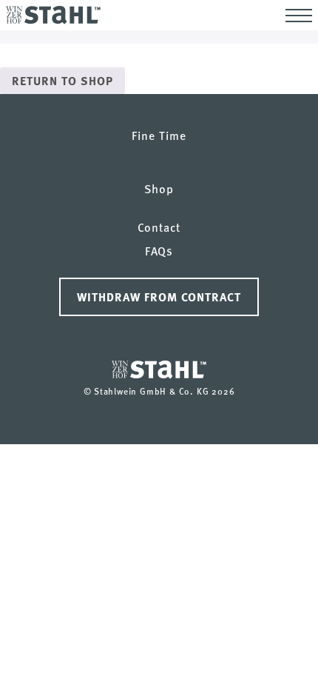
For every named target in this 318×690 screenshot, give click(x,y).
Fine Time (159, 135)
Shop (159, 188)
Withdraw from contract (159, 296)
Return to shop (62, 80)
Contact (159, 226)
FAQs (159, 250)
